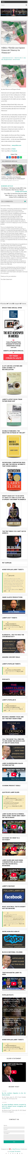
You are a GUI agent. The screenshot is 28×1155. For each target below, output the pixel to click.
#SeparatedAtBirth (11, 624)
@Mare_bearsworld (11, 798)
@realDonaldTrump (18, 919)
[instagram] (13, 1153)
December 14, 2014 (17, 806)
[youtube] (19, 1153)
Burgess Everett (8, 59)
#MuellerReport (8, 916)
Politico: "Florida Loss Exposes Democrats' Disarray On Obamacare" (13, 177)
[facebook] (8, 1153)
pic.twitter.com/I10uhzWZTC (13, 670)
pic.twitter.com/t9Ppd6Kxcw (11, 625)
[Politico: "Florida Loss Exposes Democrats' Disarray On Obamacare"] (14, 32)
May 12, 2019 (20, 671)
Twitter (14, 148)
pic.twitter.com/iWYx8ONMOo (12, 1047)
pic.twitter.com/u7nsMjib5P (11, 803)
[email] (17, 1153)
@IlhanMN (11, 575)
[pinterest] (22, 1153)
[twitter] (6, 1153)
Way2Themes (16, 1149)
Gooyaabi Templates (14, 1151)
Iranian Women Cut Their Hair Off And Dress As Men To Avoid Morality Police (13, 1020)
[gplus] (10, 1153)
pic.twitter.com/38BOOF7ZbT (12, 707)
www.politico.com (16, 145)
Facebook (14, 151)
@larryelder (18, 800)
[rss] (15, 1153)
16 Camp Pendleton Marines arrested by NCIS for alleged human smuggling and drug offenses (14, 1106)
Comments (17, 59)
